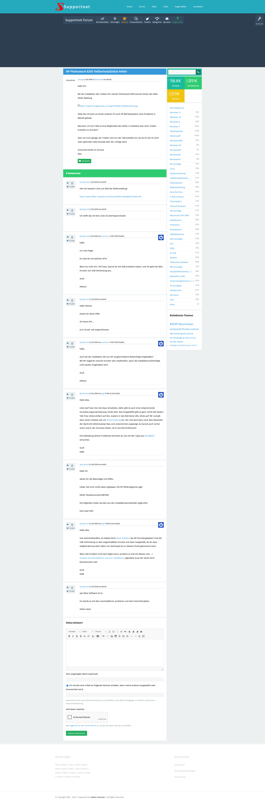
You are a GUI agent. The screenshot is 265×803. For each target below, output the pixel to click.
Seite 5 (58, 769)
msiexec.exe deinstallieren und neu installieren (102, 558)
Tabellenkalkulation (179, 178)
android (189, 333)
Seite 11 (66, 773)
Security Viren (176, 192)
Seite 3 (78, 765)
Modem (173, 257)
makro (187, 329)
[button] (74, 632)
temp (172, 304)
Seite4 (85, 765)
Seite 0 (58, 765)
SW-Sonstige (175, 211)
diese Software (123, 538)
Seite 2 (72, 765)
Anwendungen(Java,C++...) (182, 281)
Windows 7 (175, 126)
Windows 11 (175, 112)
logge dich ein (75, 726)
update (180, 342)
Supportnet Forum (79, 20)
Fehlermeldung (114, 420)
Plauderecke (175, 290)
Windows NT (175, 145)
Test (172, 300)
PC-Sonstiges (176, 285)
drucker (173, 342)
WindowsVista (176, 131)
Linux (172, 169)
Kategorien (157, 22)
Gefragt (80, 80)
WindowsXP (98, 80)
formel (173, 338)
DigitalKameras (177, 234)
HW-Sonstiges (176, 239)
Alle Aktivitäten (102, 22)
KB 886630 (149, 436)
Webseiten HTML (177, 276)
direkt (77, 777)
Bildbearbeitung (177, 187)
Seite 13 (81, 773)
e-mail (192, 345)
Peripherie (175, 225)
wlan (187, 338)
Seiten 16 (70, 777)
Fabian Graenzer (98, 797)
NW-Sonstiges (176, 267)
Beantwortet (84, 182)
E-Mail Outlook (177, 197)
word (182, 333)
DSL (171, 243)
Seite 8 (78, 769)
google (179, 338)
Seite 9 (85, 769)
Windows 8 (175, 122)
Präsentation (176, 201)
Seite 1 (65, 765)
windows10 (175, 329)
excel (174, 324)
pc (184, 338)
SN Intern (174, 295)
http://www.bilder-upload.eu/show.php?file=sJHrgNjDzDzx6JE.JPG (110, 196)
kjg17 (103, 393)
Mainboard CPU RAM (179, 215)
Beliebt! (124, 22)
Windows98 (175, 154)
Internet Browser (178, 206)
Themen (147, 22)
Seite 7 (72, 769)
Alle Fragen (115, 22)
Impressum (179, 765)
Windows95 (175, 159)
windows (188, 324)
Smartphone (175, 229)
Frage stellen (177, 22)
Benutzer (167, 22)
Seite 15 (61, 777)
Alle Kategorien (177, 108)
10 (183, 329)
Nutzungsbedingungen (185, 771)
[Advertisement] (132, 45)
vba (180, 324)
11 (196, 345)
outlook (195, 329)
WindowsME (175, 150)
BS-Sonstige (175, 164)
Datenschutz (180, 777)
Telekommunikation (179, 262)
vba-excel (175, 333)
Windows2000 (176, 140)
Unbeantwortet (136, 22)
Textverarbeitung (178, 173)
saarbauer (105, 236)
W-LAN (173, 253)
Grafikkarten (175, 220)
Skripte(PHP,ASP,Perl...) (180, 271)
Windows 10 (175, 117)
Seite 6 (65, 769)
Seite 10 (58, 773)
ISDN (172, 248)
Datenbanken (176, 183)
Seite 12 (74, 773)
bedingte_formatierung (179, 345)
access (193, 338)
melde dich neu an (92, 726)
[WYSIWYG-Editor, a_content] (115, 653)
